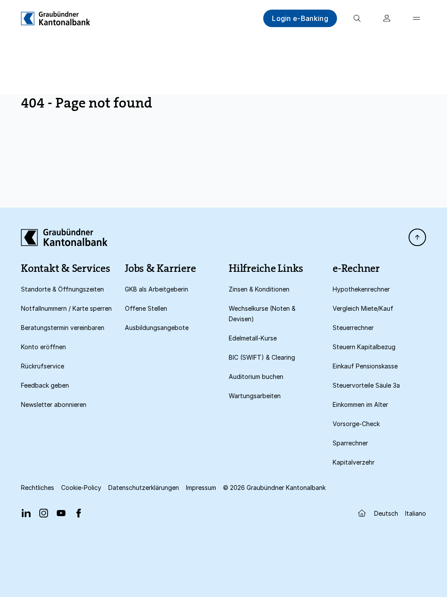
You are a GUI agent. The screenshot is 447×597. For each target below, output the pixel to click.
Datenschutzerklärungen (143, 487)
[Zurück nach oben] (417, 237)
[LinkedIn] (26, 513)
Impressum (201, 487)
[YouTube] (61, 513)
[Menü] (416, 18)
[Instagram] (43, 513)
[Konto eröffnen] (386, 18)
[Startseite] (362, 513)
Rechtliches (37, 487)
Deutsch (386, 513)
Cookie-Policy (81, 487)
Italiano (415, 513)
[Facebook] (78, 513)
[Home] (55, 18)
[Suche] (357, 18)
